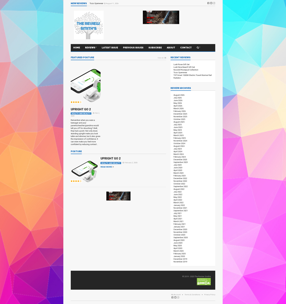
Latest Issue (110, 47)
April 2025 (178, 133)
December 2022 (180, 178)
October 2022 (179, 184)
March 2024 (179, 154)
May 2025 (178, 130)
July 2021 (178, 213)
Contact (186, 47)
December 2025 (180, 114)
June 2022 (178, 194)
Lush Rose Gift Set (181, 64)
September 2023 (181, 162)
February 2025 (180, 138)
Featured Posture (82, 57)
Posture (76, 151)
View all (161, 58)
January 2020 (179, 256)
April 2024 (178, 151)
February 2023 (180, 176)
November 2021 (180, 208)
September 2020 (181, 237)
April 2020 (178, 248)
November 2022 (180, 181)
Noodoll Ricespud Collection (186, 70)
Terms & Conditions (192, 295)
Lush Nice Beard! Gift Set (184, 67)
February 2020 (180, 253)
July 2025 (178, 124)
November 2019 (180, 262)
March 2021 (179, 221)
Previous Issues (133, 47)
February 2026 (180, 111)
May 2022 (178, 197)
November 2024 (180, 141)
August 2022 (179, 189)
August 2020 (179, 240)
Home (76, 47)
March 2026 (179, 108)
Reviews (90, 47)
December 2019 (180, 259)
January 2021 (179, 227)
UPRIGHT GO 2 (81, 109)
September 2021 (181, 210)
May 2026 (178, 103)
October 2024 (179, 143)
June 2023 (178, 167)
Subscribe (155, 47)
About (171, 47)
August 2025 (179, 122)
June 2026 (178, 100)
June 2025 (178, 127)
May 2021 (178, 216)
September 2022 (181, 186)
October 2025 (179, 119)
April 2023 (178, 170)
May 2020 (178, 245)
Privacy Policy (209, 295)
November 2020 (180, 232)
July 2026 (178, 98)
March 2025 (179, 135)
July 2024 (178, 149)
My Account (176, 295)
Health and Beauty (81, 114)
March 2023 (179, 173)
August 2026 (179, 95)
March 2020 (179, 251)
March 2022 (179, 202)
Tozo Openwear (97, 3)
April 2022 (178, 200)
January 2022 (179, 205)
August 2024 (179, 146)
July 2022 (178, 192)
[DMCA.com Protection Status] (204, 281)
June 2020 (178, 243)
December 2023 (180, 159)
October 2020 (179, 235)
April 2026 (178, 106)
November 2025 (180, 116)
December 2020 (180, 229)
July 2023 (178, 165)
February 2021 (180, 224)
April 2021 (178, 219)
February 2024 (180, 157)
